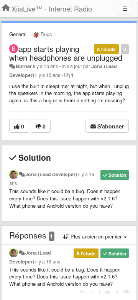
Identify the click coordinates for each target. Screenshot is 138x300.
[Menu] (125, 8)
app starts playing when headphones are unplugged (65, 53)
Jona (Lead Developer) (51, 174)
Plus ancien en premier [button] (96, 236)
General (17, 34)
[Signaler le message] (92, 291)
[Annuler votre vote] (117, 291)
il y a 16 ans (47, 261)
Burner (24, 66)
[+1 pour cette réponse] (107, 291)
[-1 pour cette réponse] (126, 291)
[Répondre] (82, 291)
